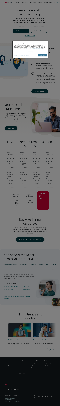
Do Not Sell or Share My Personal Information (34, 48)
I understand (42, 55)
